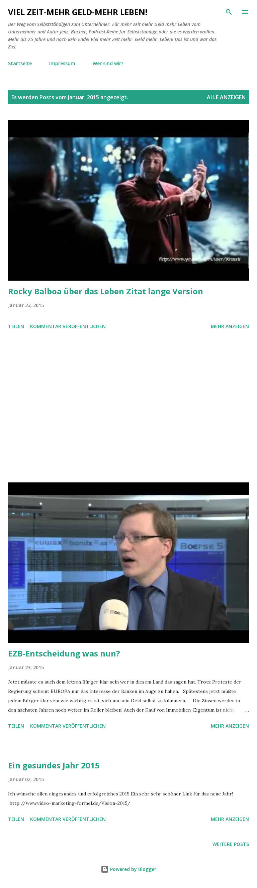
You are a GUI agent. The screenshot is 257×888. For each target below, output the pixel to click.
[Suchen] (229, 12)
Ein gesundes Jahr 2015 (54, 765)
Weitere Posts (230, 844)
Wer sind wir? (108, 63)
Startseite (20, 63)
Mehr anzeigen (230, 326)
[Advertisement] (128, 407)
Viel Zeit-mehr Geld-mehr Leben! (77, 11)
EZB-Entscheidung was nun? (64, 653)
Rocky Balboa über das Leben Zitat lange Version (105, 291)
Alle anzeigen (226, 97)
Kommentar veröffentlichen (68, 326)
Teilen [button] (16, 326)
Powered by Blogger (132, 869)
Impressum (62, 63)
